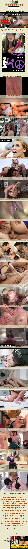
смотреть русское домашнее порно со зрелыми (14, 510)
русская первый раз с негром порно (13, 516)
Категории (11, 7)
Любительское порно (9, 30)
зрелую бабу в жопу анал (14, 502)
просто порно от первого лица (13, 519)
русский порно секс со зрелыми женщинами (16, 524)
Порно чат (17, 7)
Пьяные (3, 32)
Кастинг (18, 30)
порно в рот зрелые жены (9, 497)
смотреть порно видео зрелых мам (13, 498)
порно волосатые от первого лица (14, 505)
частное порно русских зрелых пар (14, 504)
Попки (23, 30)
